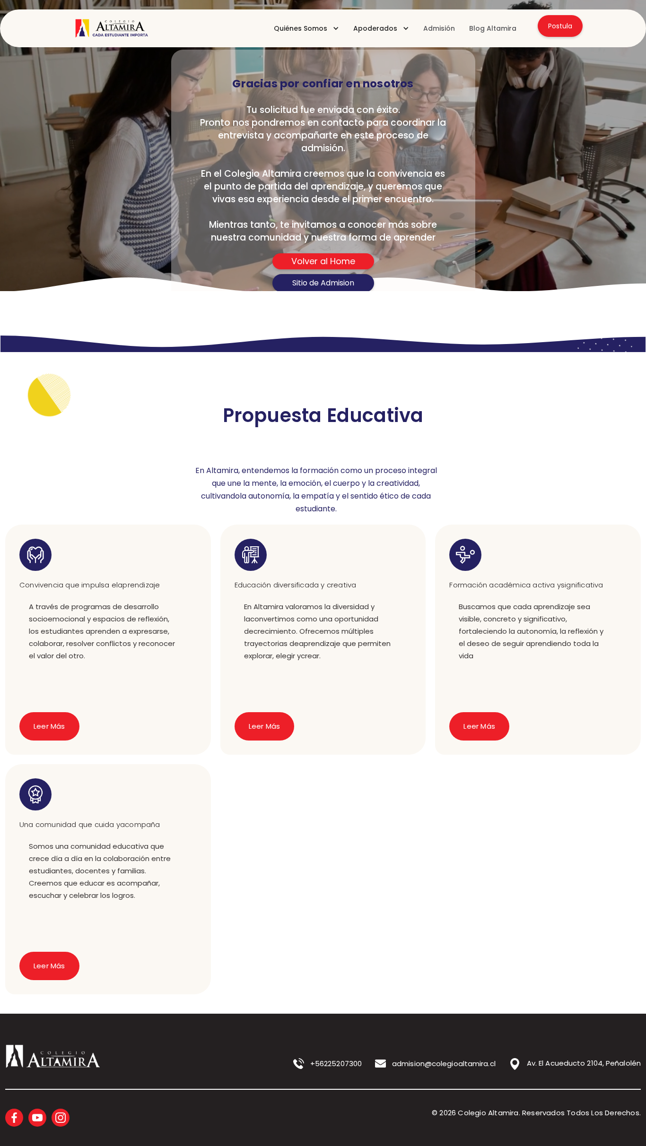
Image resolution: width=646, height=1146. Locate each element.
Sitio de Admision (323, 282)
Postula (560, 26)
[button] (306, 28)
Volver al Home (323, 261)
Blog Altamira (492, 28)
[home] (110, 28)
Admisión (439, 28)
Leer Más (49, 726)
